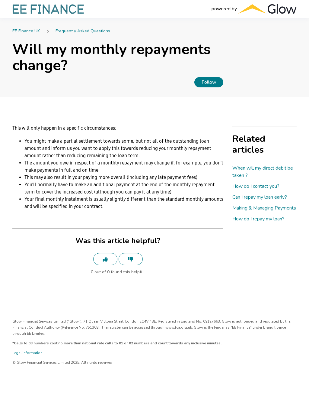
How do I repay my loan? (258, 219)
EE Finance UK (26, 31)
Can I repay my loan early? (259, 197)
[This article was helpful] (105, 259)
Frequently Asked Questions (83, 31)
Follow (209, 82)
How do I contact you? (255, 186)
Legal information (27, 352)
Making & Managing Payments (264, 208)
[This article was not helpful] (131, 259)
